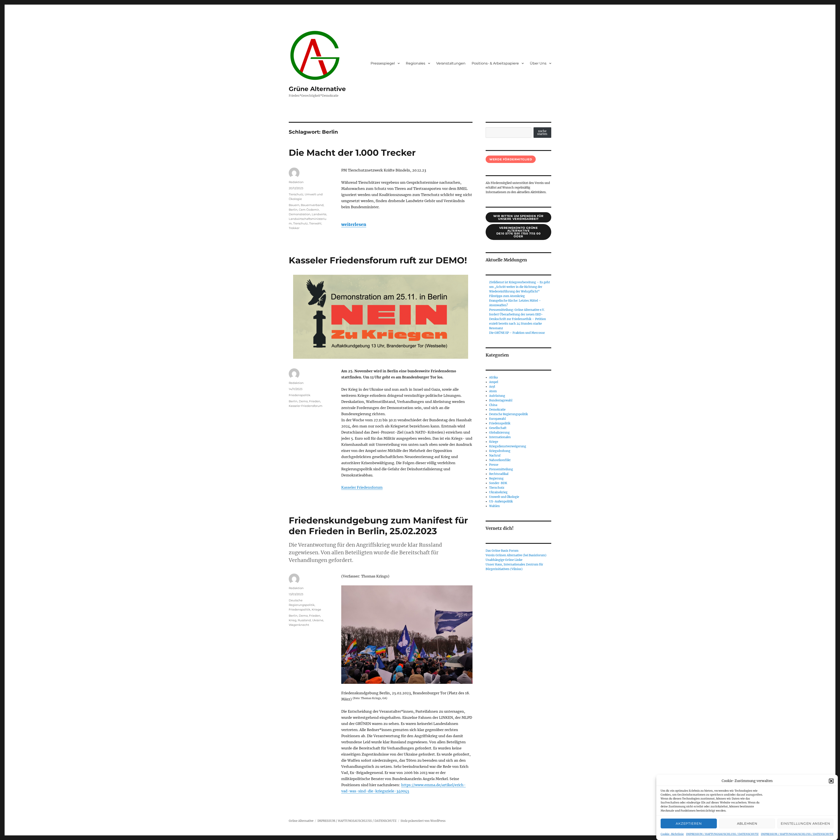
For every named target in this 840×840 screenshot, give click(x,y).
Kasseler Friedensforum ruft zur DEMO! (378, 260)
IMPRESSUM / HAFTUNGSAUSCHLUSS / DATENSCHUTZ (722, 834)
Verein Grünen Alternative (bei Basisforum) (516, 555)
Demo (303, 401)
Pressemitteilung (501, 469)
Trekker (294, 228)
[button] (831, 781)
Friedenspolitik (299, 395)
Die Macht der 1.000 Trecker (352, 152)
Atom (493, 391)
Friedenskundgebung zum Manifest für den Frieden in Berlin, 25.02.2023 (378, 525)
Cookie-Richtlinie (672, 834)
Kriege (316, 609)
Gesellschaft (497, 428)
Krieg (292, 620)
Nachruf (494, 455)
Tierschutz (296, 194)
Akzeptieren (689, 823)
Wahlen (494, 506)
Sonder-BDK (498, 483)
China (493, 405)
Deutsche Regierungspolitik (508, 414)
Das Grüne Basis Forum (502, 551)
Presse (493, 465)
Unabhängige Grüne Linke (504, 560)
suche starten (542, 132)
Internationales (500, 437)
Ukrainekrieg (498, 492)
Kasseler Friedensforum (362, 487)
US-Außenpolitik (501, 501)
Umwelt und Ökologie (504, 497)
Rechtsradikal (498, 474)
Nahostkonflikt (500, 460)
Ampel (493, 382)
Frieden (314, 401)
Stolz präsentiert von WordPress (423, 821)
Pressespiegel (383, 63)
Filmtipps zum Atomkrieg (507, 296)
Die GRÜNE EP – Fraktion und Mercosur (517, 333)
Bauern (294, 205)
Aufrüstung (497, 396)
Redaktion (296, 182)
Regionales (415, 63)
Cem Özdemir (309, 209)
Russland (304, 620)
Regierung (496, 478)
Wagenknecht (299, 624)
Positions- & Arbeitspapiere (495, 63)
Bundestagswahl (500, 400)
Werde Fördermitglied (510, 159)
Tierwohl (315, 223)
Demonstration (299, 214)
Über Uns (538, 63)
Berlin (293, 209)
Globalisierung (499, 432)
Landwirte (319, 214)
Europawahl (497, 419)
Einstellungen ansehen (805, 823)
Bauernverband (312, 205)
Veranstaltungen (451, 63)
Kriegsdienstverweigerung (507, 446)
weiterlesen (353, 224)
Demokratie (497, 409)
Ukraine (317, 620)
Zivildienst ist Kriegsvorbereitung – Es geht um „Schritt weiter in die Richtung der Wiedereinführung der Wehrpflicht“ (519, 286)
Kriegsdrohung (499, 451)
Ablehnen (747, 823)
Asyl (492, 386)
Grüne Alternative (317, 89)
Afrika (493, 377)
